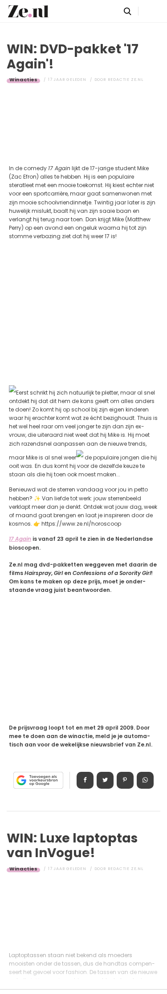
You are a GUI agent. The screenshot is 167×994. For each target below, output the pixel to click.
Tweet (105, 780)
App (145, 780)
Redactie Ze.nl (125, 79)
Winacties (23, 79)
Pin (125, 780)
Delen (85, 780)
